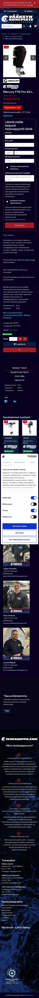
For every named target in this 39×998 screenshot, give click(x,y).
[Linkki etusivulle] (17, 18)
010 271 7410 (6, 869)
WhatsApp (9, 574)
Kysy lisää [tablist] (19, 376)
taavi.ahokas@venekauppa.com (15, 623)
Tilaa (7, 711)
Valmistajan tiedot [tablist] (19, 372)
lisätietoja (7, 115)
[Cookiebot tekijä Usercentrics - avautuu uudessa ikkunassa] (28, 456)
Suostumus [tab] (6, 462)
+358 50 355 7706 (10, 618)
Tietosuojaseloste (8, 915)
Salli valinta (19, 533)
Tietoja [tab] (32, 462)
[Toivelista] (19, 349)
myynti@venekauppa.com (11, 871)
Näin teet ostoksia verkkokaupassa (14, 905)
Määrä (5, 339)
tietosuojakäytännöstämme (15, 219)
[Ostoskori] (35, 26)
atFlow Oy (29, 995)
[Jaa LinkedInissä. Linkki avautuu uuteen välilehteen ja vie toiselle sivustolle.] (16, 402)
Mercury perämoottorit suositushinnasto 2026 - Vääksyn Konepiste (16, 315)
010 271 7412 (6, 880)
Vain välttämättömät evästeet (19, 539)
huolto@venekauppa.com (11, 883)
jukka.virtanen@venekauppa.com (15, 576)
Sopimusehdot (7, 913)
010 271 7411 (6, 892)
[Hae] (24, 26)
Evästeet (5, 918)
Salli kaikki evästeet (19, 526)
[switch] (34, 504)
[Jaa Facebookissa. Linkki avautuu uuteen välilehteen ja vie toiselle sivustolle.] (7, 402)
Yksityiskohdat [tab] (19, 462)
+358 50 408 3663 (10, 571)
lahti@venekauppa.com (10, 894)
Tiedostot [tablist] (19, 380)
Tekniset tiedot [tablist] (19, 368)
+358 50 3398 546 (10, 665)
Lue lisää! (30, 5)
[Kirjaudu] (31, 26)
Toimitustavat (7, 908)
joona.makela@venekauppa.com (15, 670)
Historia (4, 920)
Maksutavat (6, 910)
